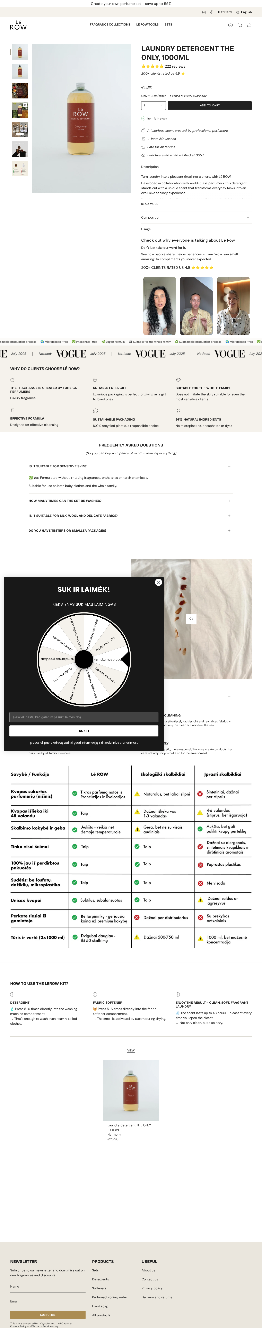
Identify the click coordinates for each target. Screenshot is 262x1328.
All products (101, 1315)
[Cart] (249, 24)
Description (150, 167)
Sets (95, 1270)
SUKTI (84, 730)
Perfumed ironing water (109, 1297)
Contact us (150, 1279)
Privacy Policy (18, 1326)
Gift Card (225, 12)
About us (148, 1270)
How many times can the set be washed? (65, 501)
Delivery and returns (157, 1297)
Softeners (99, 1288)
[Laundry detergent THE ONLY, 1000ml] (131, 1090)
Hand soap (100, 1306)
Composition (150, 217)
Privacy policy (152, 1288)
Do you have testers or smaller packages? (67, 530)
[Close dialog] (158, 582)
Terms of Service (42, 1326)
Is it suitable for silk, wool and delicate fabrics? (73, 516)
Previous (32, 119)
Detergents (100, 1279)
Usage (146, 229)
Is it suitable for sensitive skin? (58, 466)
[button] (110, 25)
